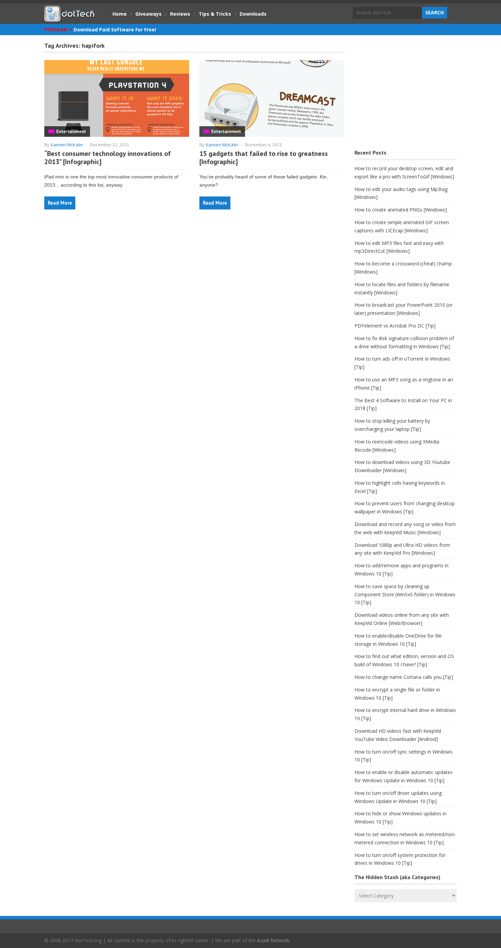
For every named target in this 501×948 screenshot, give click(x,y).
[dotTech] (69, 18)
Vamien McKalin (66, 145)
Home (119, 14)
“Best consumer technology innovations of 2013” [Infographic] (107, 157)
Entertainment (71, 131)
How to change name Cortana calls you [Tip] (403, 677)
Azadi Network (273, 940)
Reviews (180, 14)
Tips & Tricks (215, 14)
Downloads (253, 14)
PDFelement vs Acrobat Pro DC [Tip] (395, 325)
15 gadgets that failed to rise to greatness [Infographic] (263, 157)
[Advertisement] (405, 94)
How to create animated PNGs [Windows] (400, 209)
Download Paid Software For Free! (115, 29)
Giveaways (148, 14)
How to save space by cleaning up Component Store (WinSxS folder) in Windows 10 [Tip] (404, 594)
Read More (60, 203)
